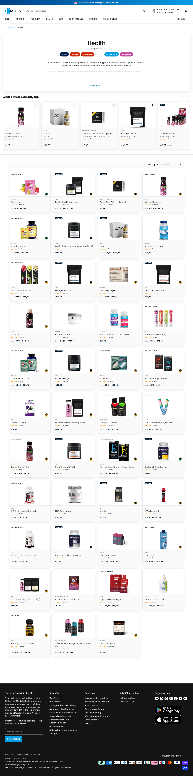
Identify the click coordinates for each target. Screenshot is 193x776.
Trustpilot (53, 733)
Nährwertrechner (128, 698)
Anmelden (181, 19)
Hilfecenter (54, 701)
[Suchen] (144, 11)
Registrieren (13, 739)
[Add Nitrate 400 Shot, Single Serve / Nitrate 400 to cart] (36, 105)
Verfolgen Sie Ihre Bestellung (62, 705)
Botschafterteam (93, 705)
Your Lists (169, 12)
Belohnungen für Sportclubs (98, 701)
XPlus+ (88, 723)
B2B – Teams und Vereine (96, 716)
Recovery (36, 19)
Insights (93, 19)
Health (49, 19)
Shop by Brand (76, 19)
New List (160, 12)
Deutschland (172, 756)
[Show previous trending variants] (182, 97)
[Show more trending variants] (188, 97)
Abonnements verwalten (96, 698)
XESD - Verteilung (93, 712)
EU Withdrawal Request (60, 716)
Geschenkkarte (92, 719)
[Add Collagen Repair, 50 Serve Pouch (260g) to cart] (152, 105)
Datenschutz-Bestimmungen (63, 730)
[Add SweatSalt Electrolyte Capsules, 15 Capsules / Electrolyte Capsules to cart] (114, 105)
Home (11, 27)
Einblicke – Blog (127, 701)
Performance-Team (94, 709)
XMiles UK (9, 768)
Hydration (20, 19)
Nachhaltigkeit (56, 726)
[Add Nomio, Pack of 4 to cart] (75, 105)
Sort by (151, 164)
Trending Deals (110, 19)
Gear (61, 19)
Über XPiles (54, 698)
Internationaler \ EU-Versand (63, 712)
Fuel (7, 19)
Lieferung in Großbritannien (62, 709)
